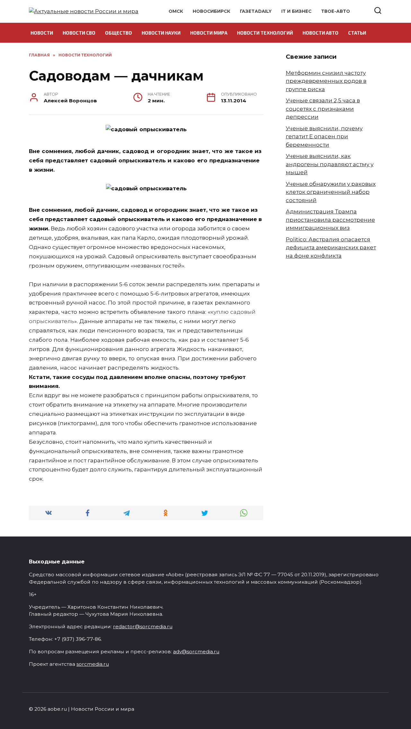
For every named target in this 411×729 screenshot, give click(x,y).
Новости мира (208, 33)
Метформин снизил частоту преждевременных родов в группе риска (326, 81)
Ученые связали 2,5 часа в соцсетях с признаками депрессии (323, 108)
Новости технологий (265, 33)
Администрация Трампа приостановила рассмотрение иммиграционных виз (330, 219)
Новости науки (161, 33)
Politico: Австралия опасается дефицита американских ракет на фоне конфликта (331, 247)
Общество (118, 33)
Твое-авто (335, 11)
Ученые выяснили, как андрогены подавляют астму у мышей (329, 164)
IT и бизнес (296, 11)
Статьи (357, 33)
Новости (42, 33)
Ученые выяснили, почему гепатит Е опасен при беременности (324, 136)
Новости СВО (79, 33)
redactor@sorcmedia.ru (142, 626)
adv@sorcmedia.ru (196, 651)
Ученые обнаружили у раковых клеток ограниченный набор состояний (331, 192)
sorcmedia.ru (92, 664)
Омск (176, 11)
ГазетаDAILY (256, 11)
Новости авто (320, 33)
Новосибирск (211, 11)
